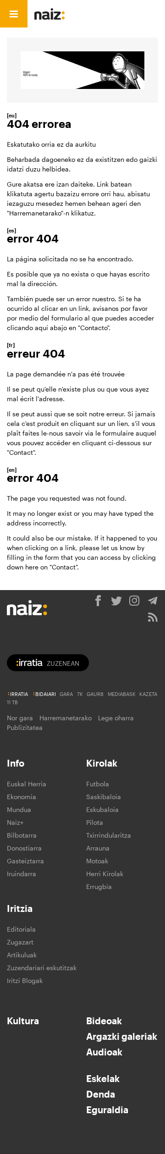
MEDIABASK (122, 694)
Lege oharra (116, 718)
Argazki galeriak (121, 1036)
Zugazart (20, 942)
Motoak (97, 861)
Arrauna (98, 848)
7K (80, 694)
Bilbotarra (22, 835)
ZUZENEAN (63, 663)
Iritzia (20, 908)
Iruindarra (21, 874)
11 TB (12, 702)
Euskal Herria (26, 784)
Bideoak (104, 1020)
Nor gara (20, 718)
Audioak (104, 1051)
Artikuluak (22, 955)
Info (15, 762)
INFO (99, 14)
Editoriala (21, 929)
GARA (66, 694)
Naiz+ (15, 822)
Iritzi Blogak (25, 980)
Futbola (97, 784)
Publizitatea (25, 727)
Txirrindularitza (108, 835)
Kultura (23, 1020)
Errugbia (99, 886)
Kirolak (101, 762)
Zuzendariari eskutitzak (42, 968)
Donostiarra (24, 848)
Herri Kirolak (104, 874)
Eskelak (103, 1078)
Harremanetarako (65, 718)
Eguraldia (107, 1109)
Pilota (94, 822)
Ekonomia (21, 797)
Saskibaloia (103, 797)
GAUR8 (95, 694)
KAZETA (148, 694)
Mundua (19, 809)
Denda (100, 1093)
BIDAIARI (45, 694)
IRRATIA (19, 694)
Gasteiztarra (25, 861)
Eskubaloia (102, 809)
